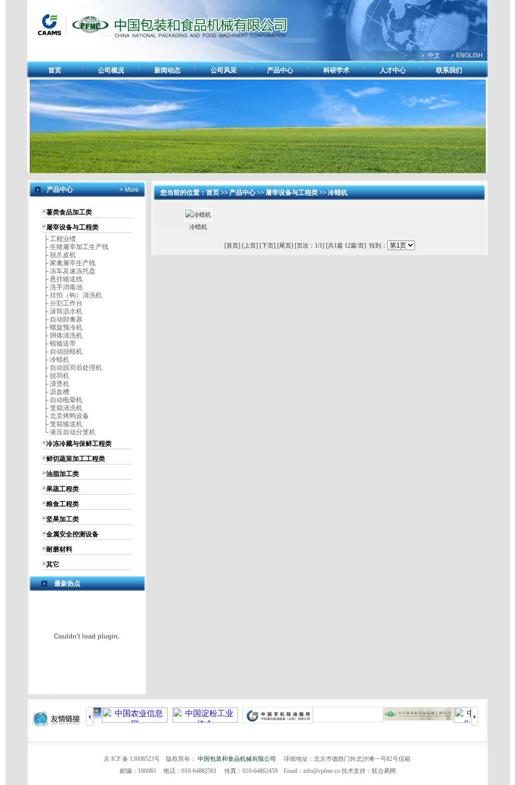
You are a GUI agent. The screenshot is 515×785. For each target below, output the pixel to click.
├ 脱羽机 (55, 375)
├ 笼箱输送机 (62, 424)
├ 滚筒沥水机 (62, 311)
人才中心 (393, 70)
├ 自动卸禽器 (62, 319)
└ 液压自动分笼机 (69, 432)
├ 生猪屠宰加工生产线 (75, 247)
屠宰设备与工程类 (72, 227)
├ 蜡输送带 (59, 343)
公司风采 (224, 70)
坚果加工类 (62, 519)
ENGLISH (469, 55)
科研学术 (336, 70)
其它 (52, 564)
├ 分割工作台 (62, 303)
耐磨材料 (59, 549)
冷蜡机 (338, 192)
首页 (54, 70)
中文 (434, 55)
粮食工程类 (62, 504)
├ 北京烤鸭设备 (65, 416)
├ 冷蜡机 (55, 359)
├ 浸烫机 (55, 383)
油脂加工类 (62, 474)
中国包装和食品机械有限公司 (237, 758)
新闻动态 (167, 70)
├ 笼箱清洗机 (62, 408)
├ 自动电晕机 (62, 400)
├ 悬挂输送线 (62, 279)
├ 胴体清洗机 (62, 335)
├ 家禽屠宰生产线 (69, 263)
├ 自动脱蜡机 (62, 351)
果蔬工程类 (62, 489)
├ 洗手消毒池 (62, 287)
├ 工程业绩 (59, 239)
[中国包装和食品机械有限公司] (162, 37)
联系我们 (449, 70)
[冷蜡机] (198, 214)
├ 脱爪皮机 (59, 255)
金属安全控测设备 (72, 534)
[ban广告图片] (258, 171)
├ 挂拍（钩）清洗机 (72, 295)
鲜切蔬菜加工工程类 (75, 458)
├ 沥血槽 (55, 392)
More (131, 189)
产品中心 (280, 70)
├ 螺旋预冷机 (62, 327)
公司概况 (111, 70)
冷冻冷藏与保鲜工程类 (79, 443)
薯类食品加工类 (69, 212)
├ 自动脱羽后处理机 (72, 367)
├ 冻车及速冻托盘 (69, 271)
